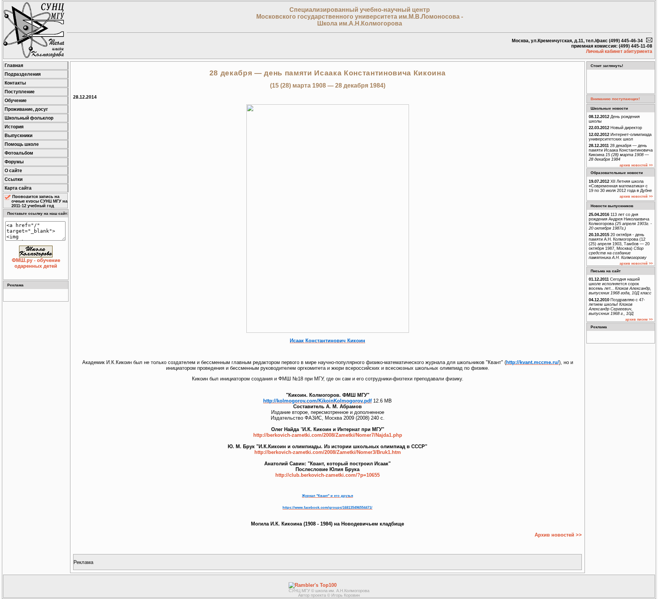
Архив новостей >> (558, 535)
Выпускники (18, 135)
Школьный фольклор (29, 118)
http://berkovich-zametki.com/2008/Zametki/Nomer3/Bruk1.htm (327, 452)
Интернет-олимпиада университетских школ (620, 136)
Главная (14, 65)
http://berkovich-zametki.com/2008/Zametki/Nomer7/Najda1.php (327, 435)
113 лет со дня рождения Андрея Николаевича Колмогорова (620, 221)
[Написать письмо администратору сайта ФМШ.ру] (649, 40)
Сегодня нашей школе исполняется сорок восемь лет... (620, 286)
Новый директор (615, 127)
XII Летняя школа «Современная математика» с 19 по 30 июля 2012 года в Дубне (620, 186)
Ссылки (13, 179)
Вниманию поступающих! (615, 99)
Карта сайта (18, 188)
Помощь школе (22, 144)
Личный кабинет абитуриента (619, 51)
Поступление (20, 91)
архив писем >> (639, 319)
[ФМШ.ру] (33, 56)
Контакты (15, 83)
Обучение (16, 100)
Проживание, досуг (26, 109)
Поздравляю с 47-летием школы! (617, 306)
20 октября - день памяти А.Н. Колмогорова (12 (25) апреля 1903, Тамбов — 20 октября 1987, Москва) (619, 246)
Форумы (14, 162)
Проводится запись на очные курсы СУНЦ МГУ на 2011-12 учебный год (39, 201)
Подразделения (23, 74)
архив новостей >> (636, 165)
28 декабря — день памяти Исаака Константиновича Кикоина (621, 152)
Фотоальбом (19, 153)
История (14, 126)
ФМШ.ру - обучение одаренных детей (36, 263)
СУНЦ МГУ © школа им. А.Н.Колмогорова (329, 590)
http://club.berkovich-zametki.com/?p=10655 (327, 475)
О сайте (13, 170)
